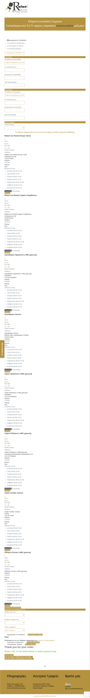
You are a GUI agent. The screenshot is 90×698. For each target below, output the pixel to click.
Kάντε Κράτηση (30, 644)
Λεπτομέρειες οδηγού (35, 635)
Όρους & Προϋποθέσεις (46, 640)
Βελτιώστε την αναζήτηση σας (14, 609)
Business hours (9, 168)
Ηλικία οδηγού (9, 122)
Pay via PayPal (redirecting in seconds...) (19, 659)
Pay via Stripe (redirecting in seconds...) (18, 657)
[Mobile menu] (84, 4)
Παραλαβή (8, 57)
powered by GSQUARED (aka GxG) (45, 696)
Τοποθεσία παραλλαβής (12, 59)
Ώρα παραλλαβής (10, 82)
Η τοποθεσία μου (10, 67)
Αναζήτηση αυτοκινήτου (12, 608)
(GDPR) (67, 686)
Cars (6, 141)
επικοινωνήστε (64, 25)
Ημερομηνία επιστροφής (12, 107)
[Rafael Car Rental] (16, 4)
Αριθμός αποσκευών (11, 619)
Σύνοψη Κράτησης (33, 642)
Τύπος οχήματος (10, 627)
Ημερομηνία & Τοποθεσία (16, 635)
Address (7, 152)
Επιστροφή (8, 90)
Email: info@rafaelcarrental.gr (16, 688)
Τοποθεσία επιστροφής (12, 92)
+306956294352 (19, 686)
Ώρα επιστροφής (10, 115)
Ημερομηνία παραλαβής (12, 74)
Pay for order (9, 655)
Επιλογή (7, 193)
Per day (7, 145)
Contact (7, 162)
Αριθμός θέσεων (10, 612)
